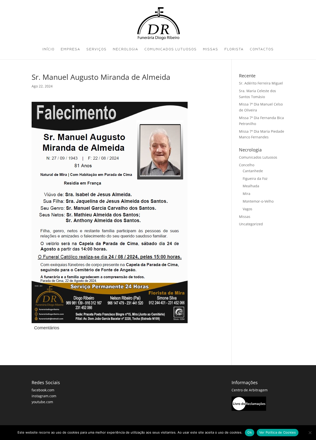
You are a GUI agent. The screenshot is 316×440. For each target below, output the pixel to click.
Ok (249, 432)
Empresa (70, 49)
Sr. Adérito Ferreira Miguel (261, 83)
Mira (246, 193)
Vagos (247, 209)
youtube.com (42, 401)
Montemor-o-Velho (258, 201)
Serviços (96, 49)
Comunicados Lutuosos (170, 49)
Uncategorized (251, 224)
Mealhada (251, 186)
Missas (210, 49)
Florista (234, 49)
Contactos (262, 49)
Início (48, 49)
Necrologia (125, 49)
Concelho (246, 165)
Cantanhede (253, 170)
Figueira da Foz (255, 178)
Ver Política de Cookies (277, 432)
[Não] (309, 432)
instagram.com (44, 396)
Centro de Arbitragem (250, 390)
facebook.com (43, 390)
